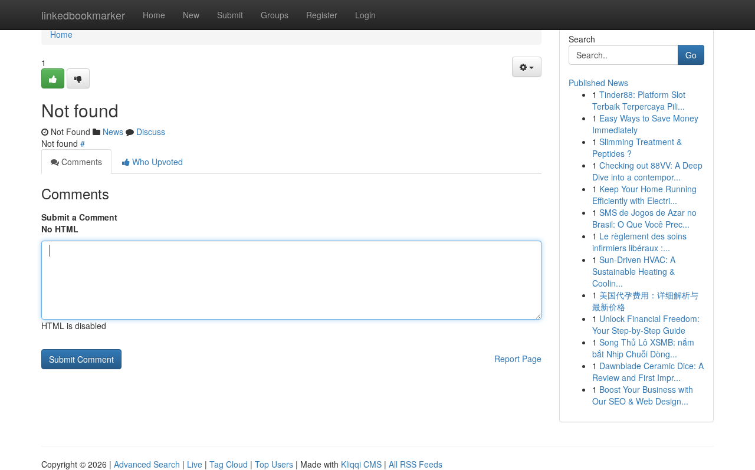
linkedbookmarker (83, 14)
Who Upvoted (156, 161)
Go (691, 55)
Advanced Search (147, 464)
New (191, 15)
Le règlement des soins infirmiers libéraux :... (639, 242)
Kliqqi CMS (361, 464)
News (113, 131)
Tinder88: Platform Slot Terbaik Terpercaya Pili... (638, 100)
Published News (598, 82)
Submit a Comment (79, 217)
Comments (80, 161)
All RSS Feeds (415, 464)
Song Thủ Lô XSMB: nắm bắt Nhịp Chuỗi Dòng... (643, 348)
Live (194, 464)
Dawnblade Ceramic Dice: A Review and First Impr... (648, 371)
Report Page (517, 358)
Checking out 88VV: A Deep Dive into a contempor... (647, 171)
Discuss (150, 131)
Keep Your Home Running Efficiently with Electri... (644, 194)
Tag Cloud (228, 464)
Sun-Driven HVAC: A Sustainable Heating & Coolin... (633, 271)
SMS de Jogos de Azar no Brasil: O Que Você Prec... (644, 218)
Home (154, 15)
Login (365, 15)
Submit (230, 15)
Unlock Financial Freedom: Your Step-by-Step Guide (646, 324)
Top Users (274, 464)
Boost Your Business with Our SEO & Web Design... (642, 395)
